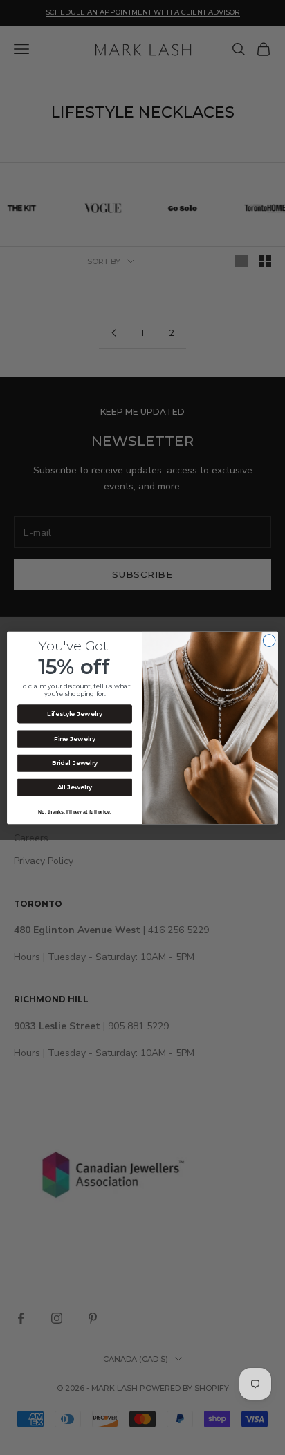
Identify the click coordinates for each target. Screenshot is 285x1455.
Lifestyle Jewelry (74, 713)
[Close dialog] (269, 640)
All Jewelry (75, 787)
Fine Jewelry (74, 738)
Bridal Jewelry (75, 763)
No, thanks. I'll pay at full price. (74, 811)
